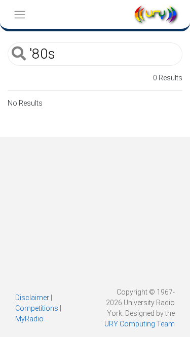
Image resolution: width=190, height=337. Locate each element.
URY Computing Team (139, 324)
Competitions (36, 308)
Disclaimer (32, 298)
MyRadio (29, 319)
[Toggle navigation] (19, 14)
